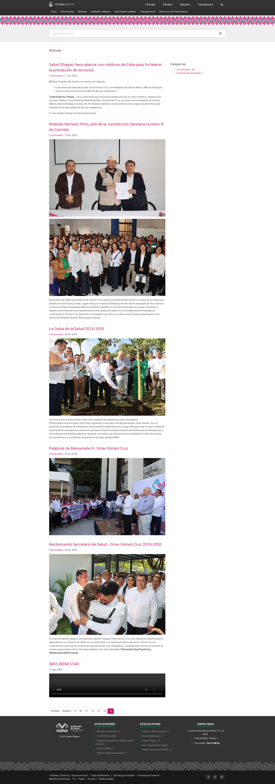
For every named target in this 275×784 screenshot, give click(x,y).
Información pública (125, 11)
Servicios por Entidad (123, 775)
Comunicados (56, 75)
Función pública (104, 748)
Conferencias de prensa (188, 73)
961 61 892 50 (213, 743)
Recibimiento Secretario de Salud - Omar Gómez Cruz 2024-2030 (105, 544)
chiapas (65, 4)
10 (80, 711)
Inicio (54, 11)
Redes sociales (106, 779)
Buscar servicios (79, 775)
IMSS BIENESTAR (64, 664)
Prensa (91, 779)
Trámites (167, 4)
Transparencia (205, 4)
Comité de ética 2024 (106, 736)
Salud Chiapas (73, 736)
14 (104, 711)
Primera (55, 711)
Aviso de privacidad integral (155, 745)
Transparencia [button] (147, 11)
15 (110, 711)
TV (73, 779)
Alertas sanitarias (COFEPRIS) (155, 749)
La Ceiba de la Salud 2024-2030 (76, 328)
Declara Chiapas (149, 740)
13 (98, 711)
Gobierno (185, 4)
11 (86, 711)
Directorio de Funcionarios (173, 11)
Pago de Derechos (100, 775)
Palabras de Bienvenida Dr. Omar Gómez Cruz (88, 448)
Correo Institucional (151, 736)
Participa (150, 4)
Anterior (67, 711)
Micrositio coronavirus (107, 731)
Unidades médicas (101, 11)
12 (92, 711)
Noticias (82, 11)
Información (67, 11)
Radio (82, 779)
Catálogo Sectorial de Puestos (111, 753)
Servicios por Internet (148, 775)
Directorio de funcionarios (154, 731)
